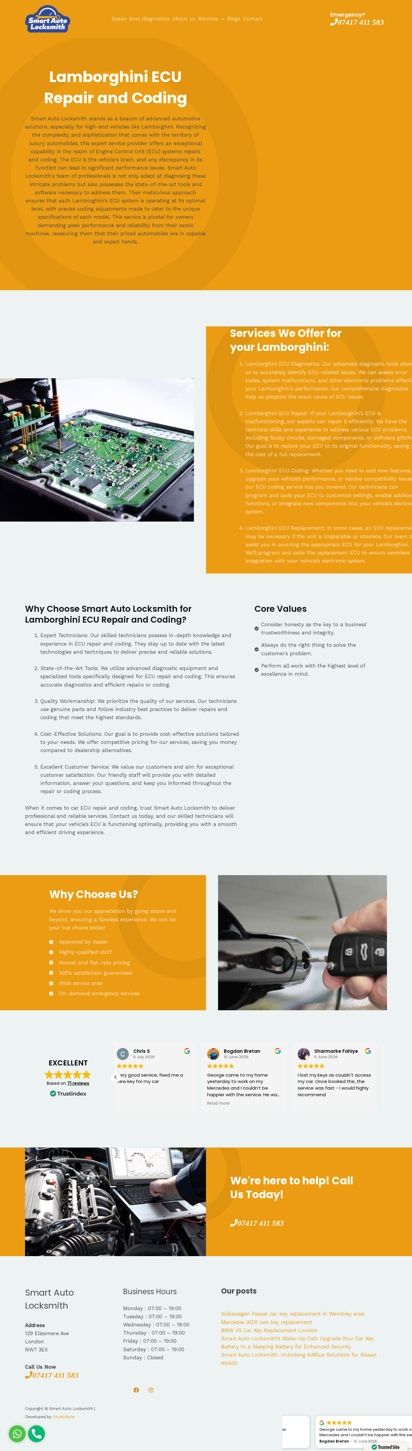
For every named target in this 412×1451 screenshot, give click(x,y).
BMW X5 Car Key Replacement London (269, 1330)
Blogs (233, 19)
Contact (253, 19)
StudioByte (63, 1416)
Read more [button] (133, 1103)
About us (184, 19)
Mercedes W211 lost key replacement (266, 1322)
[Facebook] (136, 1390)
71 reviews (78, 1083)
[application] (221, 18)
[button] (115, 1077)
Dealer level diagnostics (141, 19)
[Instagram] (151, 1390)
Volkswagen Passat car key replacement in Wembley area (292, 1314)
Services (208, 19)
